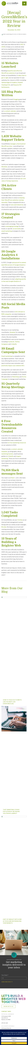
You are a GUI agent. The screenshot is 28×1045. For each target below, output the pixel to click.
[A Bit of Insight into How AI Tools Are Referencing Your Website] (14, 816)
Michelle (4, 167)
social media (17, 228)
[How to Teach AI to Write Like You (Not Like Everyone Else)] (14, 597)
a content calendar (10, 111)
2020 (3, 47)
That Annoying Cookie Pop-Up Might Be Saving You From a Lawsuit (11, 811)
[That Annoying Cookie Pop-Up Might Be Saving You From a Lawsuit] (14, 730)
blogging (16, 99)
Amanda (12, 332)
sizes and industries (17, 205)
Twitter (17, 341)
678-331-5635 (4, 1023)
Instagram (4, 344)
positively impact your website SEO (12, 365)
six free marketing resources (17, 442)
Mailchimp (15, 377)
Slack (13, 478)
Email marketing (6, 356)
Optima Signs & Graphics (9, 82)
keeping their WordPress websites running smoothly (12, 200)
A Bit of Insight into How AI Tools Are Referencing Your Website (12, 921)
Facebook (11, 341)
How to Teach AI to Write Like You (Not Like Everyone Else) (12, 701)
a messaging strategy (12, 226)
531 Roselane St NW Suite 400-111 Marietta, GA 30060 (6, 1018)
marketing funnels (7, 454)
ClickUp (19, 520)
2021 (22, 44)
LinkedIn (14, 344)
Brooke (3, 527)
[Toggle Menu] (24, 3)
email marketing (6, 231)
